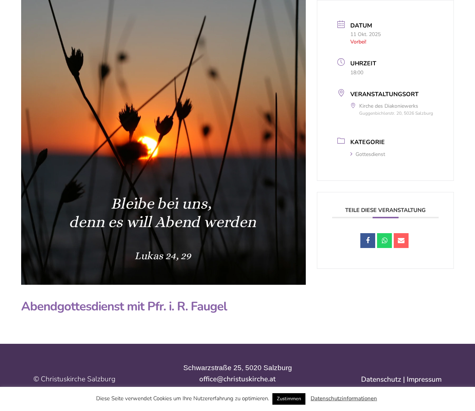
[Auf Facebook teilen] (367, 240)
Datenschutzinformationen (344, 398)
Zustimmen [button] (289, 398)
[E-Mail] (401, 240)
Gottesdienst (370, 154)
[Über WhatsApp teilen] (384, 240)
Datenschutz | (384, 379)
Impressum (424, 379)
